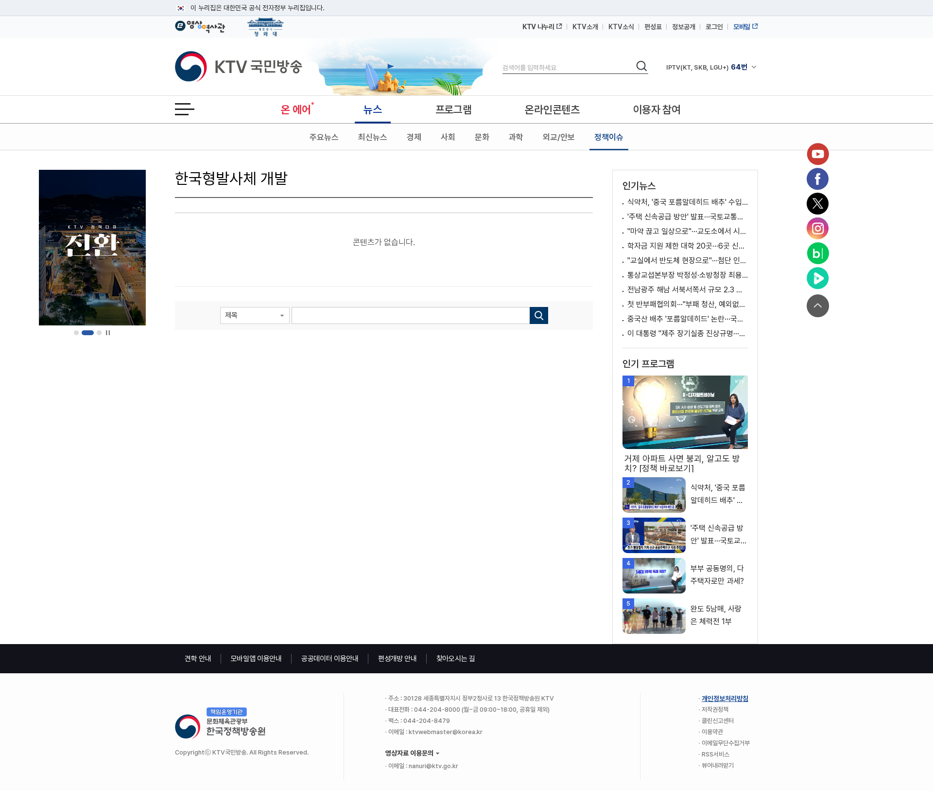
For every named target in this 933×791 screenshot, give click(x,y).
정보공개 (683, 27)
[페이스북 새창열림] (818, 179)
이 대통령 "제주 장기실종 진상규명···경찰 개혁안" (687, 333)
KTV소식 (621, 27)
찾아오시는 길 (455, 658)
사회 (448, 137)
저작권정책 (715, 709)
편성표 (653, 27)
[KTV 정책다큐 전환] (92, 247)
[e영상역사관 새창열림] (200, 25)
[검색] (539, 315)
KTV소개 (585, 27)
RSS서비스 (715, 754)
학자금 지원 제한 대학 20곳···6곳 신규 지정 (687, 246)
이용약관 (712, 732)
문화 (482, 137)
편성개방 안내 (397, 658)
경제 (414, 137)
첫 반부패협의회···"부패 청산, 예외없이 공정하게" (687, 304)
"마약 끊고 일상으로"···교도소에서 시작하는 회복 (687, 231)
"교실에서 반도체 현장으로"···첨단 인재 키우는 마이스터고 (687, 260)
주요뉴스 (324, 137)
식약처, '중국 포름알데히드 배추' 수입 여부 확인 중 (687, 202)
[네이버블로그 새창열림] (818, 253)
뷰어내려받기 (718, 765)
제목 (231, 315)
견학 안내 (198, 658)
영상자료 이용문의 (409, 753)
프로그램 (453, 109)
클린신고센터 (718, 720)
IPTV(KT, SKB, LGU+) (706, 67)
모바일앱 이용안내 (256, 658)
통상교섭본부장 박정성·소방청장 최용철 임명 (687, 275)
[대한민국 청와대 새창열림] (265, 22)
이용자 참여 (657, 109)
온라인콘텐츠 (552, 109)
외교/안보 (559, 137)
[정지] (107, 333)
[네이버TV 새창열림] (818, 278)
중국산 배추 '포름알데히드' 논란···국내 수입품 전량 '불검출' (687, 319)
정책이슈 (608, 137)
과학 (516, 137)
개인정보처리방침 (725, 698)
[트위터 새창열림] (818, 204)
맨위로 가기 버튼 (818, 305)
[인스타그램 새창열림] (818, 228)
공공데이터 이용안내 (330, 658)
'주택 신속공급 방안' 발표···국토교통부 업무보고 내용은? (687, 216)
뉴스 (372, 109)
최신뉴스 (372, 137)
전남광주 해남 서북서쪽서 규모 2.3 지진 (687, 289)
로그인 (714, 27)
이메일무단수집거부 (726, 743)
